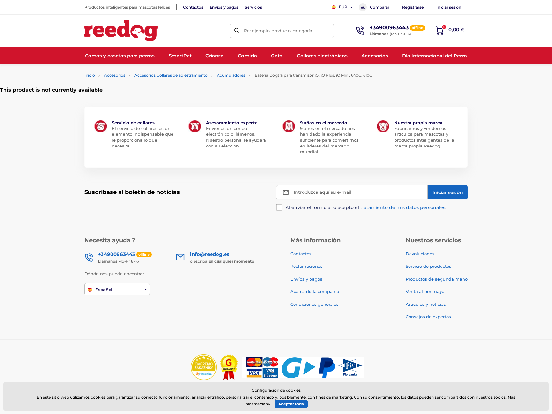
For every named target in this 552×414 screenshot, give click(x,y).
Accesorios (114, 75)
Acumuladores (231, 75)
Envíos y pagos (224, 7)
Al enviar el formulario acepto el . (366, 207)
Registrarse (413, 7)
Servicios (253, 7)
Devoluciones (420, 253)
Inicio (89, 75)
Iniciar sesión (448, 7)
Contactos (193, 7)
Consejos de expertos (428, 316)
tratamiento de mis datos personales (402, 207)
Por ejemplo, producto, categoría (278, 30)
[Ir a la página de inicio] (121, 30)
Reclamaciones (306, 266)
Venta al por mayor (426, 291)
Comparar (379, 7)
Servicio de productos (428, 266)
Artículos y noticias (426, 304)
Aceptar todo (291, 404)
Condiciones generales (314, 304)
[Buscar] (237, 31)
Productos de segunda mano (437, 279)
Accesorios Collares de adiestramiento (171, 75)
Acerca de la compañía (314, 291)
